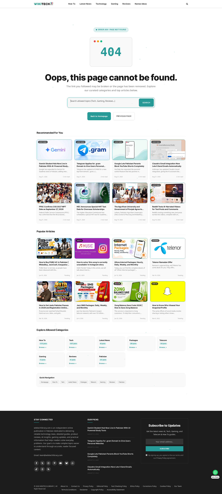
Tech (62, 382)
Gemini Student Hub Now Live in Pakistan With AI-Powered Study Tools (53, 166)
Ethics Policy (135, 486)
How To (71, 4)
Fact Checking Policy (119, 486)
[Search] (187, 4)
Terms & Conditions (68, 489)
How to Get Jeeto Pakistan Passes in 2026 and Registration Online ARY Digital (54, 307)
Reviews (126, 4)
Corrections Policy (150, 486)
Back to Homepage (99, 116)
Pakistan (121, 382)
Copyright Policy (97, 489)
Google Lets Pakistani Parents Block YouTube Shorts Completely (110, 455)
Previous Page (123, 116)
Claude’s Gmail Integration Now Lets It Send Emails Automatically (109, 468)
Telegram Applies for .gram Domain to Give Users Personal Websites (90, 166)
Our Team (178, 486)
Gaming (114, 4)
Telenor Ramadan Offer (162, 262)
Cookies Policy (165, 486)
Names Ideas (141, 4)
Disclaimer (84, 489)
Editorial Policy (102, 486)
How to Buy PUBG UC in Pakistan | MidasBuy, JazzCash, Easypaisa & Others (54, 264)
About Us (64, 486)
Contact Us (75, 486)
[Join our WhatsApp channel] (215, 472)
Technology (101, 4)
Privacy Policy (161, 458)
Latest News (85, 4)
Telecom (93, 382)
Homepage (44, 382)
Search (146, 102)
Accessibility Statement (115, 489)
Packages (84, 382)
